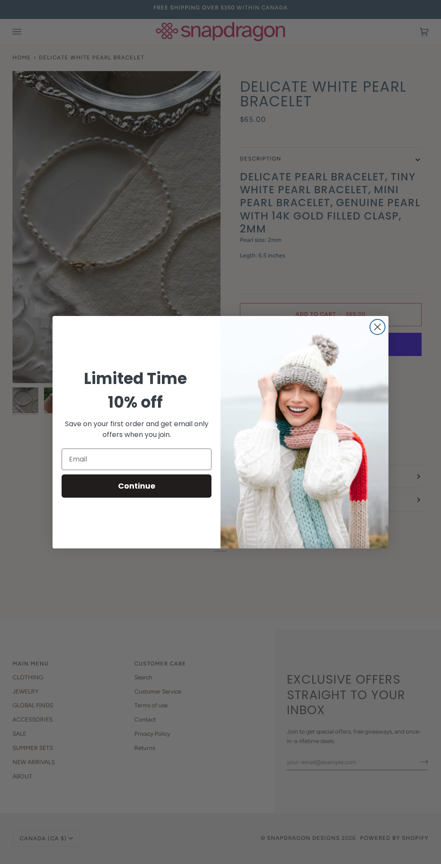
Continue (136, 485)
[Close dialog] (377, 326)
